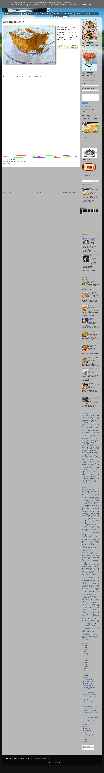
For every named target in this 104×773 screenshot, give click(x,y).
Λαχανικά (93, 448)
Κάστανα (84, 541)
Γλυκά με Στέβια (88, 435)
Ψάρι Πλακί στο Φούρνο (90, 704)
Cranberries (85, 492)
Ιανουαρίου (88, 737)
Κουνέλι (83, 552)
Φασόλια (94, 625)
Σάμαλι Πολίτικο (88, 708)
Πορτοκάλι (23, 161)
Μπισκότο (84, 580)
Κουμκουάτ (94, 550)
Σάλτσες (97, 461)
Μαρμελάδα (85, 572)
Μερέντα (95, 576)
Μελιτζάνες (93, 574)
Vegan (97, 500)
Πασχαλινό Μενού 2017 (87, 589)
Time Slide (84, 145)
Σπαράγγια (84, 611)
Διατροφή (95, 437)
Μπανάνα (93, 579)
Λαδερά (83, 448)
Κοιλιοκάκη (84, 445)
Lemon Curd (95, 495)
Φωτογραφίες (85, 137)
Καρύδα (84, 544)
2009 (84, 741)
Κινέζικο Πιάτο (93, 444)
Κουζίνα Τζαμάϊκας (93, 445)
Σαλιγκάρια (84, 604)
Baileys (89, 489)
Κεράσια (94, 546)
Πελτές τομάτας (89, 591)
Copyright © (65, 16)
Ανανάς (86, 510)
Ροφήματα (84, 461)
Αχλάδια (94, 515)
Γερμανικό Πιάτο (85, 434)
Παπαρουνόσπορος (87, 585)
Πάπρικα (84, 583)
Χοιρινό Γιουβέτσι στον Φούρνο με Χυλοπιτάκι (90, 697)
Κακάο (97, 541)
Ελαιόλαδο (95, 533)
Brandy (83, 491)
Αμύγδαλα (96, 508)
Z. (83, 237)
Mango (97, 497)
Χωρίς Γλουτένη (86, 480)
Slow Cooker (85, 418)
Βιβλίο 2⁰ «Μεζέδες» (33, 13)
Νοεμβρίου (88, 681)
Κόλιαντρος (91, 564)
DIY (95, 415)
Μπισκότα (96, 454)
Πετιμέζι (95, 593)
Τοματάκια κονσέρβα (90, 620)
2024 (84, 649)
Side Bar (84, 143)
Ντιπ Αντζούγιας (88, 699)
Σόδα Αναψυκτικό (94, 615)
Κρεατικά (84, 447)
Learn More (84, 4)
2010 (84, 739)
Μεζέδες (85, 452)
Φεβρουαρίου (88, 735)
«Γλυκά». (41, 76)
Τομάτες (84, 618)
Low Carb (93, 417)
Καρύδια (91, 544)
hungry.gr (47, 762)
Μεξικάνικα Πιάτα (86, 576)
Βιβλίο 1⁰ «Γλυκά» (46, 13)
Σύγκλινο (83, 617)
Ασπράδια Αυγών (88, 511)
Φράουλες (96, 628)
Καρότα (94, 543)
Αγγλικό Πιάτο (85, 424)
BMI (24, 13)
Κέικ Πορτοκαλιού (13, 21)
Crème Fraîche (95, 492)
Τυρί (83, 624)
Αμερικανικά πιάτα (86, 426)
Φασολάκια (86, 625)
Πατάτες (96, 589)
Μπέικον (84, 579)
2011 (84, 677)
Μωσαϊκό (84, 141)
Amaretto (84, 489)
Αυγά (8, 161)
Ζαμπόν (94, 535)
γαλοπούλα (86, 639)
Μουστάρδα (93, 577)
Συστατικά (78, 13)
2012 (84, 675)
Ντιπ (83, 457)
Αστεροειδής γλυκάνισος (88, 513)
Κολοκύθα (95, 547)
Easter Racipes (85, 417)
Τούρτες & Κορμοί (90, 473)
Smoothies (94, 418)
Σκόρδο (93, 606)
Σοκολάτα (84, 607)
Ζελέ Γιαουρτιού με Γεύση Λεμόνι (93, 280)
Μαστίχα (94, 572)
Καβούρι (91, 541)
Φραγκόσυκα (88, 630)
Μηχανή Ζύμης (85, 577)
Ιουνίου (87, 726)
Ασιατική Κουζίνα (88, 427)
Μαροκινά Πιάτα (94, 450)
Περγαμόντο (86, 593)
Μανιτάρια (84, 571)
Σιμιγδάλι (92, 604)
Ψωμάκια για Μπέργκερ (89, 637)
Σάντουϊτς (84, 464)
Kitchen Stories (87, 188)
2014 (84, 671)
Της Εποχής (87, 13)
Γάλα (97, 521)
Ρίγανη (97, 596)
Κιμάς (88, 547)
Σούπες (94, 466)
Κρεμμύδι (95, 561)
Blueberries (95, 489)
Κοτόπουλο (93, 549)
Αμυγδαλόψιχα (85, 508)
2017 (84, 664)
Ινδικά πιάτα (86, 440)
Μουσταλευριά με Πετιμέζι (91, 702)
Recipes (7, 13)
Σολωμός (94, 607)
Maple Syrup (87, 498)
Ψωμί (97, 637)
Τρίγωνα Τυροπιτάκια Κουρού (93, 384)
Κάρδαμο (94, 539)
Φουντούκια (87, 628)
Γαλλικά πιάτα (95, 430)
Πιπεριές (84, 594)
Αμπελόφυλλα (90, 506)
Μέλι (95, 568)
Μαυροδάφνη (85, 574)
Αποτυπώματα (87, 255)
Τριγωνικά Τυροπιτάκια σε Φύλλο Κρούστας (91, 691)
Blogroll (95, 13)
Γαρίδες (84, 524)
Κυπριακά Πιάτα (93, 447)
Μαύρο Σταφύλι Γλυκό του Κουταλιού (92, 371)
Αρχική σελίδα (16, 13)
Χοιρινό (93, 474)
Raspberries (84, 500)
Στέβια (93, 611)
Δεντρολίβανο (85, 530)
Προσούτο (91, 596)
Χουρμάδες (84, 633)
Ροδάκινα (92, 597)
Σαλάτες (93, 464)
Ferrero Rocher (93, 494)
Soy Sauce (91, 500)
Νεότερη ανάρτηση (9, 192)
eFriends (56, 16)
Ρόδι (94, 599)
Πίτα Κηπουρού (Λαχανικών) (91, 706)
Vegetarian (86, 421)
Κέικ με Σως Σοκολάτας (90, 694)
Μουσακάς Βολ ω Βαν (90, 710)
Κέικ (12, 161)
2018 (84, 662)
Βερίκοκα (84, 519)
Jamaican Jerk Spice (86, 495)
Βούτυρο (95, 519)
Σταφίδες (93, 612)
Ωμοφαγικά (84, 484)
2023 (84, 651)
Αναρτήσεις (87, 746)
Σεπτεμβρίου (88, 720)
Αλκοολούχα (93, 424)
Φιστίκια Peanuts (86, 627)
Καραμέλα (86, 543)
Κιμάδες (84, 444)
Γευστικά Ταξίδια (95, 434)
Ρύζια (97, 599)
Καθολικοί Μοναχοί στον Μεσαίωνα (93, 258)
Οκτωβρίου (88, 683)
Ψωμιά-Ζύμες (87, 482)
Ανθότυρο (93, 510)
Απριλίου (87, 730)
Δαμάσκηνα (93, 529)
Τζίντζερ (94, 617)
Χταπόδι (95, 634)
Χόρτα (94, 480)
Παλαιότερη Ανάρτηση (70, 192)
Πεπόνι (97, 591)
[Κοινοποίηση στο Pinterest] (9, 163)
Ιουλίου (87, 724)
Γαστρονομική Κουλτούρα (91, 432)
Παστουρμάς (84, 586)
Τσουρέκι (84, 474)
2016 (84, 666)
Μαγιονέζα (92, 569)
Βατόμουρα (93, 516)
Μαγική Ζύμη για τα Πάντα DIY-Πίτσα (93, 293)
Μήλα (83, 569)
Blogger (58, 762)
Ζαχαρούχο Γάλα (86, 536)
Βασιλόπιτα (84, 430)
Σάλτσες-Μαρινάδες (90, 463)
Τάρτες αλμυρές (86, 469)
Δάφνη (83, 529)
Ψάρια (97, 636)
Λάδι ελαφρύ (16, 161)
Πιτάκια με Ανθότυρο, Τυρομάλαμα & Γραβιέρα (93, 398)
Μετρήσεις (57, 13)
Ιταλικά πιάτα (85, 442)
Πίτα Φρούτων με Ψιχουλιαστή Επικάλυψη (91, 716)
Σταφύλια (84, 614)
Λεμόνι (91, 566)
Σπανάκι (93, 609)
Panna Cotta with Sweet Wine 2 (94, 190)
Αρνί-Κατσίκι (96, 426)
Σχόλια (85, 749)
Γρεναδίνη (94, 527)
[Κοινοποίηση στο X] (5, 163)
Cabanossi (93, 491)
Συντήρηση (85, 467)
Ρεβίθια (86, 597)
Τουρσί (97, 471)
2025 (84, 647)
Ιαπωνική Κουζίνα (95, 438)
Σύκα (89, 617)
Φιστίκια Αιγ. (95, 627)
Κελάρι (86, 546)
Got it (91, 4)
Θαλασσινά (85, 438)
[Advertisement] (32, 68)
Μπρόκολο (92, 580)
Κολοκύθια (84, 549)
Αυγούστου (88, 722)
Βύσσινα (89, 521)
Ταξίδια (90, 471)
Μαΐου (86, 728)
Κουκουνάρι (85, 550)
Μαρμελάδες (85, 450)
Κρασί (94, 557)
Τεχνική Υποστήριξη (67, 13)
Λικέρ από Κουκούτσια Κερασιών (91, 319)
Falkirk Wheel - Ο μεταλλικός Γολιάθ (94, 240)
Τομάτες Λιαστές (94, 618)
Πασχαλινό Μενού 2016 (91, 588)
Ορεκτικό (92, 457)
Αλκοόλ (85, 505)
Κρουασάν (89, 563)
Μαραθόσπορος (93, 571)
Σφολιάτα (84, 615)
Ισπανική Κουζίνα (94, 440)
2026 (84, 645)
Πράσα (83, 596)
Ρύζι (90, 461)
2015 (84, 668)
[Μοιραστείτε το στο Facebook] (7, 163)
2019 (84, 660)
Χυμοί (95, 478)
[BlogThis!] (4, 163)
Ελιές (87, 535)
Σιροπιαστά (85, 466)
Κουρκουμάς (85, 553)
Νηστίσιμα (89, 456)
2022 (84, 654)
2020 (84, 658)
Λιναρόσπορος (88, 568)
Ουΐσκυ (96, 582)
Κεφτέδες (84, 547)
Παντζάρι (94, 583)
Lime (83, 497)
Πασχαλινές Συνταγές (88, 459)
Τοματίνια (84, 621)
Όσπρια (94, 423)
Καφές (97, 544)
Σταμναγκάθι (84, 612)
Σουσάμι (84, 609)
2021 (84, 656)
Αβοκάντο (88, 503)
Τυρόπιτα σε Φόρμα (93, 345)
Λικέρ (97, 566)
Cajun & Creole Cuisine (87, 415)
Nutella (95, 498)
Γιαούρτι (90, 524)
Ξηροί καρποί (87, 582)
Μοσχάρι (88, 454)
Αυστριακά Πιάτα (93, 429)
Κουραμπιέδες (93, 552)
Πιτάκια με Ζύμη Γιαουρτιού (92, 306)
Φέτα (91, 624)
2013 (84, 673)
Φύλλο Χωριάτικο (94, 631)
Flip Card (84, 139)
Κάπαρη (86, 539)
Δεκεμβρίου (88, 679)
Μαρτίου (87, 732)
